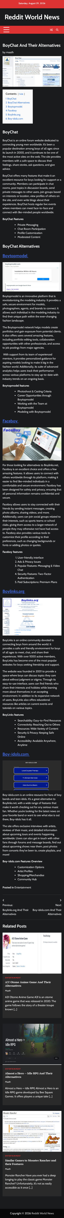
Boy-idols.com (16, 754)
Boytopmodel (15, 255)
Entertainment (23, 887)
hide (21, 94)
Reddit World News (32, 17)
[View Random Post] (51, 29)
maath (10, 52)
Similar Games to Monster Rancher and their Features (30, 1162)
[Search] (57, 29)
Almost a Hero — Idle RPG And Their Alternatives (29, 1075)
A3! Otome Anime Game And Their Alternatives (28, 984)
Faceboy (10, 420)
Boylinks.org (14, 591)
